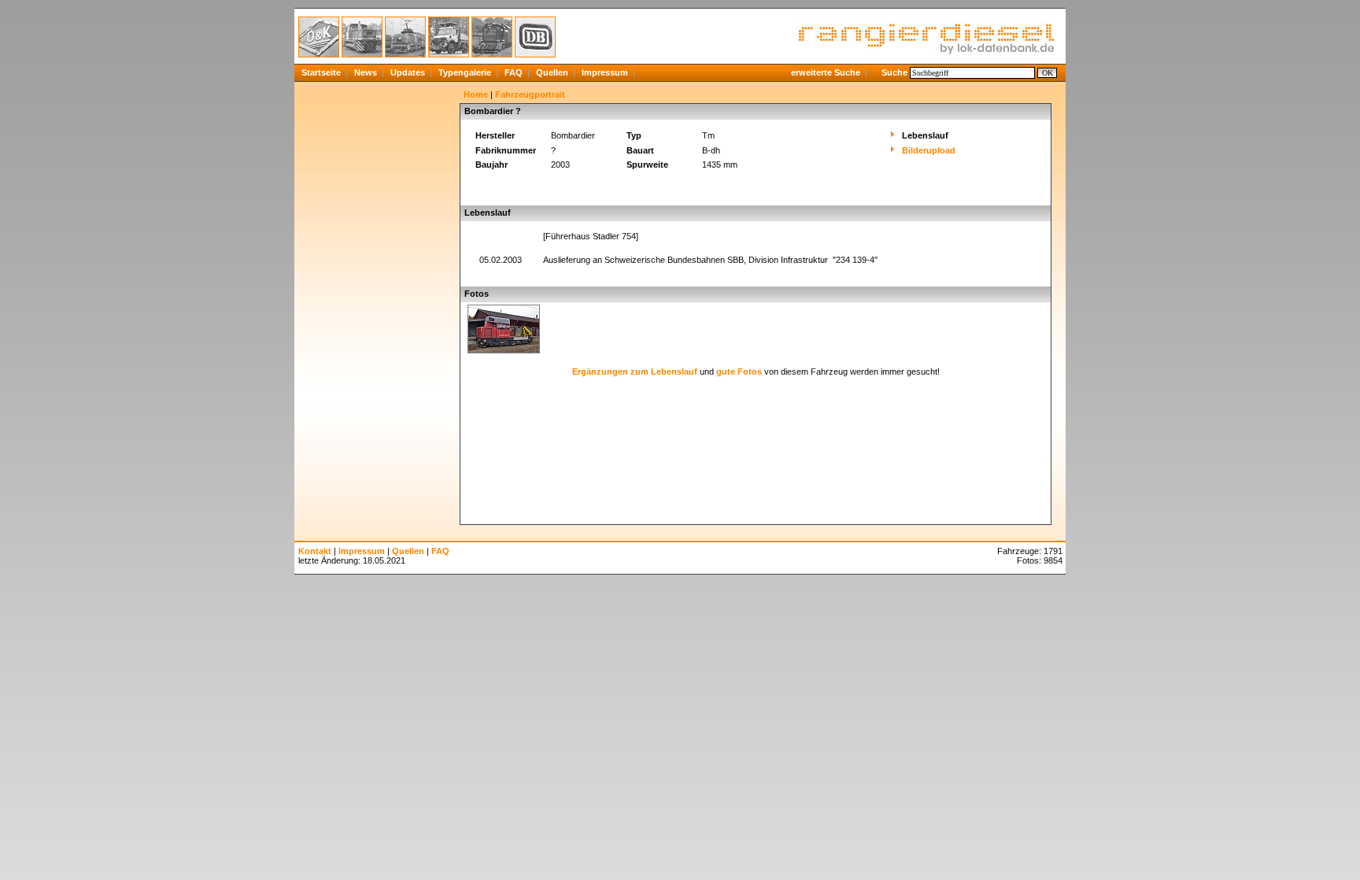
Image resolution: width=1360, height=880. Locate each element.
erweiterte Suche (825, 72)
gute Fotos (739, 371)
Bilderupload (928, 150)
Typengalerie (464, 72)
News (365, 72)
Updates (407, 72)
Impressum (605, 72)
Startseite (321, 72)
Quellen (552, 72)
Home (476, 94)
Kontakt (314, 551)
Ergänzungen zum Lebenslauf (634, 371)
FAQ (513, 72)
